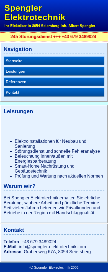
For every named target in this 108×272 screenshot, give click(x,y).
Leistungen (15, 71)
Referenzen (16, 82)
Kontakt (12, 92)
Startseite (14, 61)
